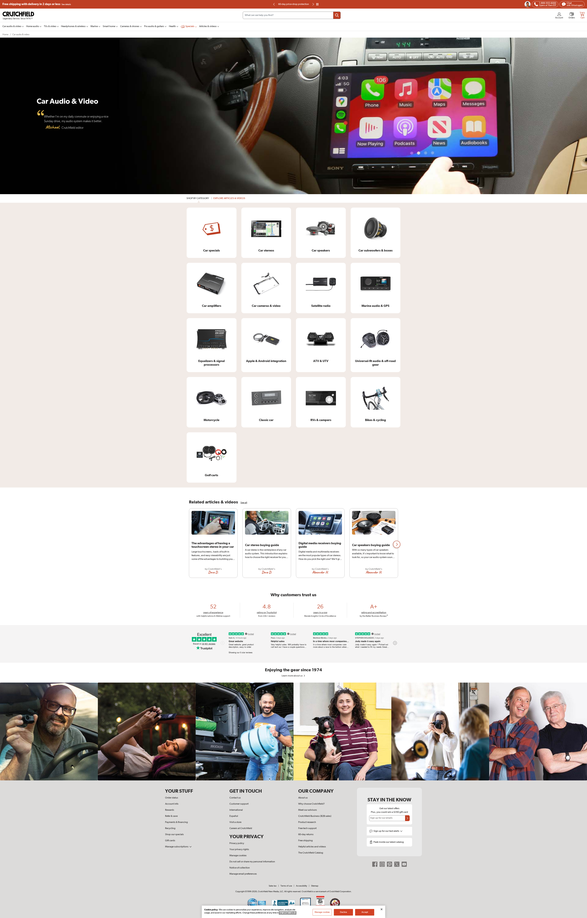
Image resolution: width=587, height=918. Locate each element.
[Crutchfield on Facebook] (375, 864)
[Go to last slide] (274, 4)
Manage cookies (238, 855)
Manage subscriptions (177, 847)
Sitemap (314, 886)
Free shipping (36, 4)
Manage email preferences (243, 874)
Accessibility (301, 886)
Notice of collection (239, 868)
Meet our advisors (307, 810)
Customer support (239, 804)
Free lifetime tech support (293, 4)
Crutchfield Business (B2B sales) (314, 816)
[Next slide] (313, 4)
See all (243, 503)
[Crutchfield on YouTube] (404, 864)
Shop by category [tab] (197, 198)
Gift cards (170, 840)
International (236, 810)
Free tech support (307, 828)
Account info (171, 804)
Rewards (169, 810)
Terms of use (286, 886)
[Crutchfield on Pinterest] (389, 864)
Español (233, 816)
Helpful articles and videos (312, 847)
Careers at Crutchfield (240, 828)
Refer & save (171, 816)
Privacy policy (236, 843)
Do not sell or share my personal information (252, 862)
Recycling (170, 828)
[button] (396, 544)
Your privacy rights (239, 849)
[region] (293, 544)
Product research (307, 822)
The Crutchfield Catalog (310, 853)
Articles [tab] (229, 198)
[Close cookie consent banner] (381, 909)
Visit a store (235, 822)
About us (303, 798)
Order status (171, 798)
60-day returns (306, 834)
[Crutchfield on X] (397, 864)
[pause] (317, 4)
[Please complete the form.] (407, 818)
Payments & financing (176, 822)
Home (5, 34)
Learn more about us (292, 676)
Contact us (235, 798)
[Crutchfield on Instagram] (382, 864)
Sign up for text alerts (386, 831)
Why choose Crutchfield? (311, 804)
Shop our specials (174, 834)
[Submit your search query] (337, 15)
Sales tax (273, 886)
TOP (581, 916)
